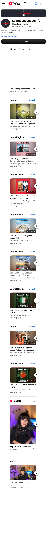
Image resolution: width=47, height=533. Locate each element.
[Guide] (3, 3)
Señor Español (15, 241)
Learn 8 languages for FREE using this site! (23, 89)
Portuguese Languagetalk (19, 353)
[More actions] (34, 400)
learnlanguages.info (10, 36)
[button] (33, 49)
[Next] (36, 111)
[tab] (13, 49)
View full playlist (15, 129)
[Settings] (30, 3)
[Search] (25, 3)
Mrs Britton (24, 241)
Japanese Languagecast (18, 126)
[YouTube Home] (14, 3)
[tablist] (23, 49)
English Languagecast (17, 164)
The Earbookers (15, 315)
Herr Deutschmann (16, 278)
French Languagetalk (17, 201)
